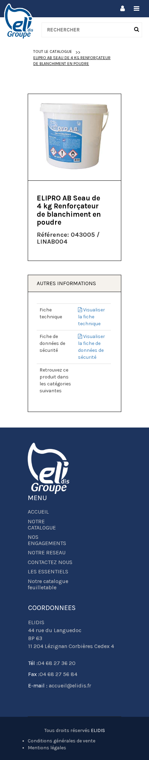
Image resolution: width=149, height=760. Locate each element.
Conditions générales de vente (61, 741)
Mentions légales (47, 748)
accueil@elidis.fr (69, 685)
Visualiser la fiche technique (91, 317)
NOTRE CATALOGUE (42, 524)
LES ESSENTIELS (48, 572)
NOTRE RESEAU (46, 553)
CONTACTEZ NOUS (50, 562)
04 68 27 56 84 (58, 674)
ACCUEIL (38, 512)
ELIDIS (98, 730)
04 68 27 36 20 (57, 663)
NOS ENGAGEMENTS (47, 540)
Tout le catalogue (52, 51)
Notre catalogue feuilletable (48, 584)
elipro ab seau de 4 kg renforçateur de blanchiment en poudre (72, 60)
